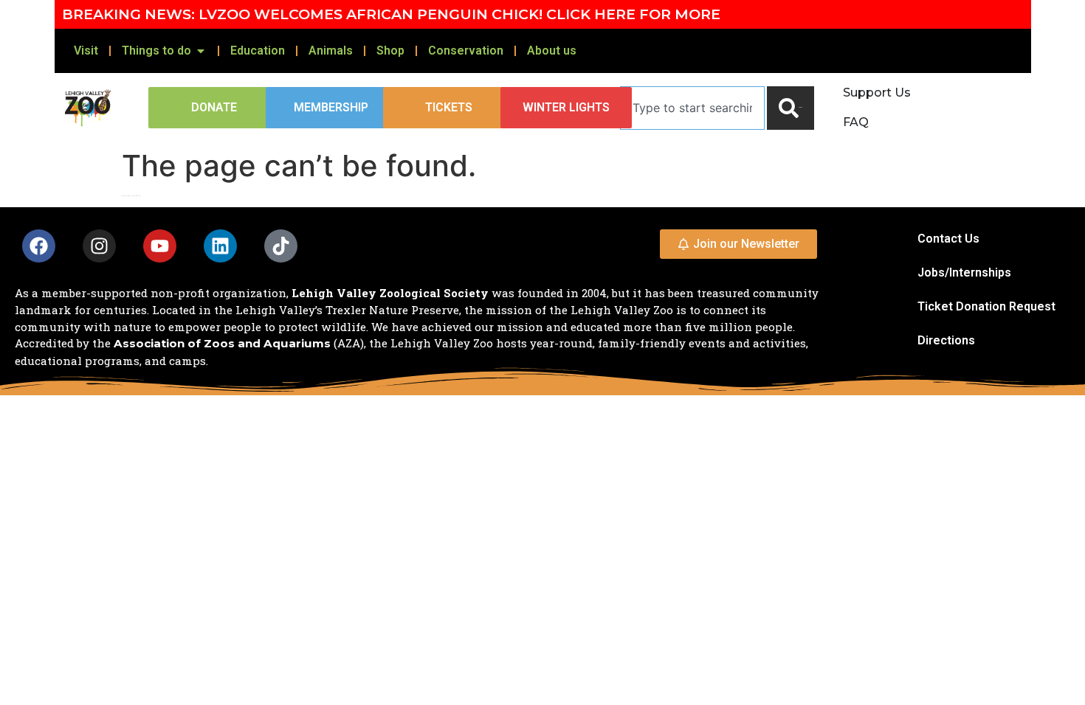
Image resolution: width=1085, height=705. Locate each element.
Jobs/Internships (964, 272)
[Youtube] (159, 246)
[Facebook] (38, 246)
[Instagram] (99, 246)
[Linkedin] (220, 246)
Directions (946, 340)
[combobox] (692, 108)
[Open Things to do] (201, 51)
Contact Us (948, 239)
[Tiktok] (280, 246)
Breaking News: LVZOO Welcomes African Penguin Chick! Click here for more (391, 14)
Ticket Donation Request (986, 306)
